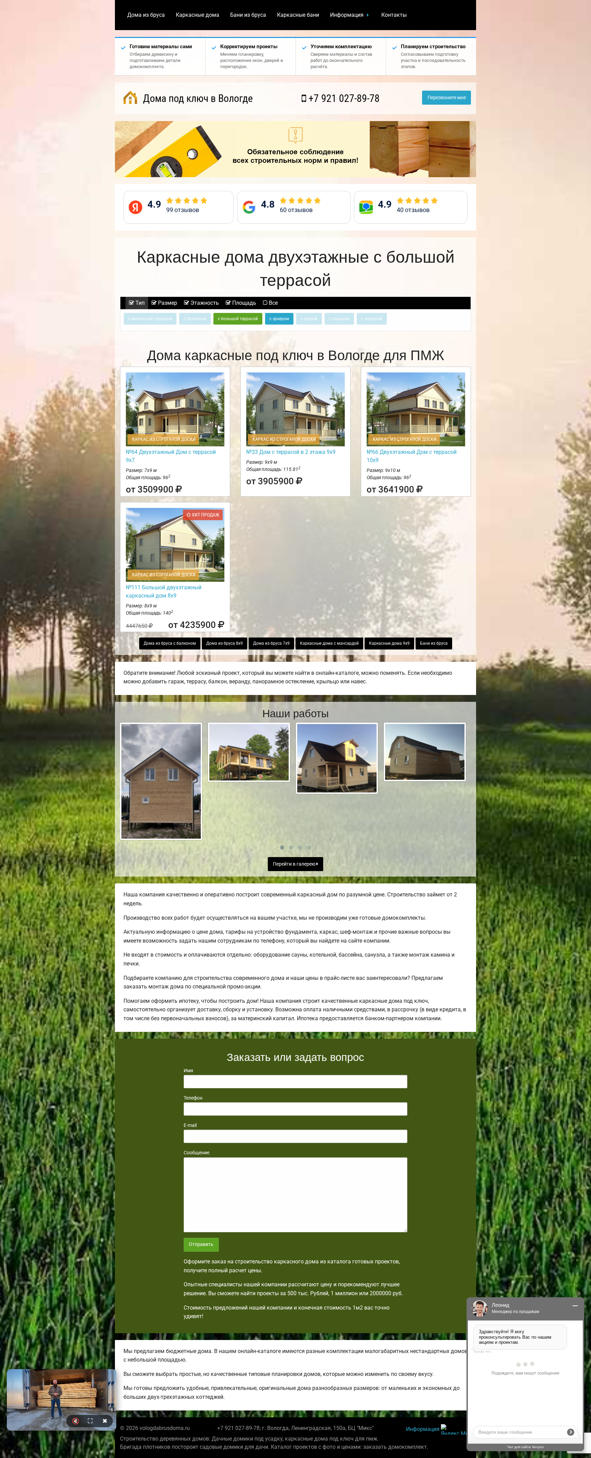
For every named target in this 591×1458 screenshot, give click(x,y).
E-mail (190, 1125)
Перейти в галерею (294, 864)
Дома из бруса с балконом (170, 643)
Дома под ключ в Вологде (197, 98)
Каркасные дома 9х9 (389, 643)
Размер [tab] (167, 303)
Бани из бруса (248, 15)
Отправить (201, 1244)
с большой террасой (238, 318)
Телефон (193, 1098)
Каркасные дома (197, 15)
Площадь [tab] (243, 303)
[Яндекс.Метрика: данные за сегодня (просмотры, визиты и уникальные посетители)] (456, 1429)
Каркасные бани (298, 15)
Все (272, 303)
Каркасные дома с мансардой (329, 643)
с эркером (279, 318)
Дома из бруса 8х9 (224, 643)
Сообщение (196, 1152)
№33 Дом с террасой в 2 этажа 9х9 (291, 452)
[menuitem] (146, 15)
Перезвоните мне (447, 98)
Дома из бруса (146, 15)
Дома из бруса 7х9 (271, 643)
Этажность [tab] (204, 303)
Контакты (394, 15)
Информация (347, 15)
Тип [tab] (139, 303)
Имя (188, 1070)
